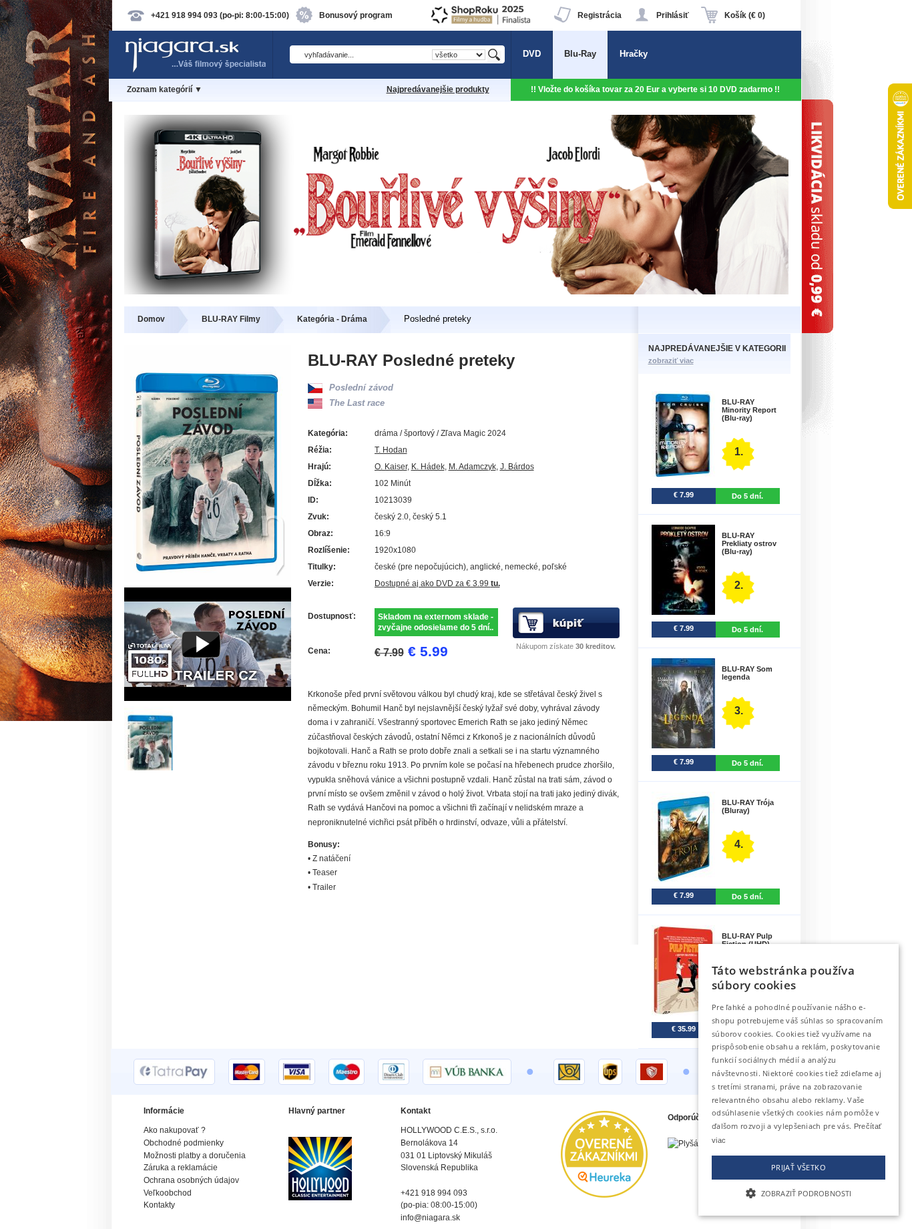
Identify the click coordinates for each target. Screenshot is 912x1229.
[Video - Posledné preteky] (207, 698)
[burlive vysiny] (456, 291)
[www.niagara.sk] (198, 71)
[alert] (798, 1080)
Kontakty (159, 1205)
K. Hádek (428, 466)
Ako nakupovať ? (175, 1130)
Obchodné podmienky (184, 1143)
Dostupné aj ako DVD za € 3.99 (437, 583)
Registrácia (600, 15)
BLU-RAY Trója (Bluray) (748, 806)
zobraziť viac (671, 360)
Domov (151, 319)
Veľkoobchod (168, 1193)
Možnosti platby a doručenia (195, 1155)
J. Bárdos (517, 466)
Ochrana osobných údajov (191, 1180)
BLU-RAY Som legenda (747, 673)
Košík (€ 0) (744, 15)
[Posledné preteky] (151, 767)
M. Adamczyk (472, 466)
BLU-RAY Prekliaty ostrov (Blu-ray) (749, 543)
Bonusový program (356, 15)
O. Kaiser (391, 466)
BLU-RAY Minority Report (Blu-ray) (749, 410)
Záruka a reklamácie (181, 1167)
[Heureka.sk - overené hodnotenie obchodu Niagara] (604, 1195)
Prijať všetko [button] (798, 1167)
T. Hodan (391, 450)
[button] (798, 1192)
